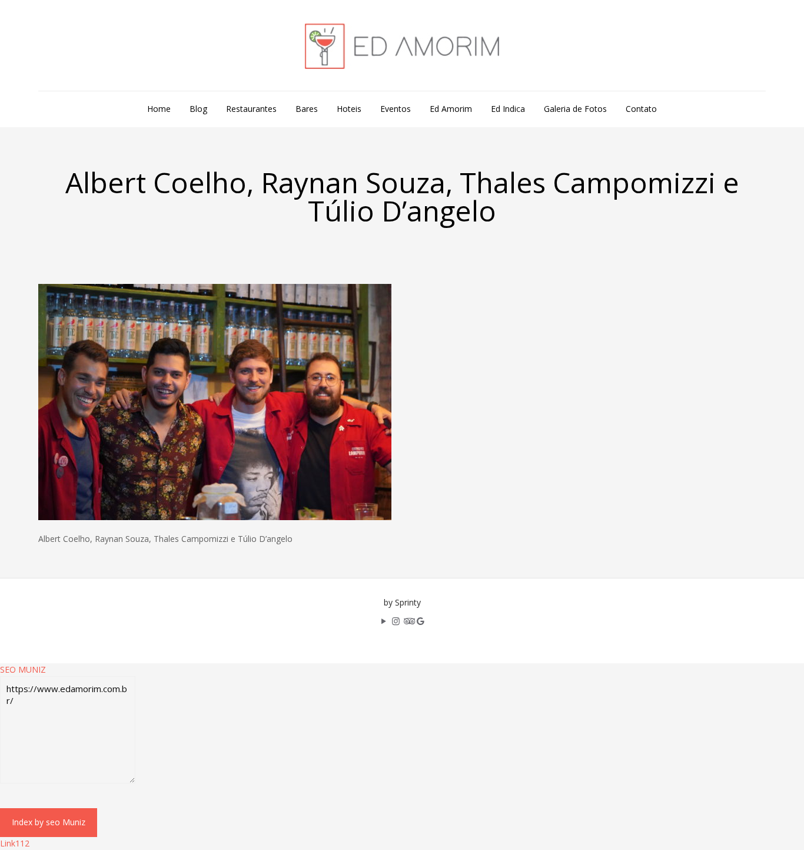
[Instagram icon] (395, 621)
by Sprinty (402, 602)
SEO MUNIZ (23, 669)
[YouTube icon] (383, 621)
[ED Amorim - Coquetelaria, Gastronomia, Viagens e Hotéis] (402, 45)
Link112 (14, 843)
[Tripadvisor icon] (408, 621)
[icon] (420, 621)
